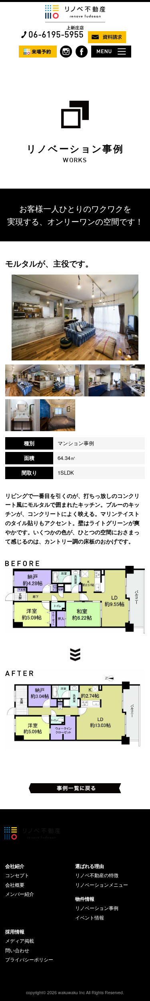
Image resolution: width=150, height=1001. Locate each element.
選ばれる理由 (89, 866)
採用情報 (14, 931)
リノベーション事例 (96, 907)
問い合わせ (17, 950)
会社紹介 (14, 866)
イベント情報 (89, 917)
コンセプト (17, 875)
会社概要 (14, 884)
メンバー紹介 (19, 894)
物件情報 (84, 898)
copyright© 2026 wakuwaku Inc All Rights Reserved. (75, 992)
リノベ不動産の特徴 (96, 875)
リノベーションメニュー (101, 884)
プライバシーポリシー (29, 959)
